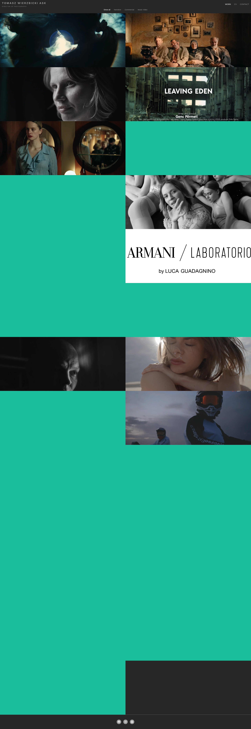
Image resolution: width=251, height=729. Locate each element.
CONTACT (244, 4)
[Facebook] (119, 722)
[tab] (107, 10)
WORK (228, 4)
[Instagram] (125, 722)
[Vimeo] (132, 722)
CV (235, 4)
